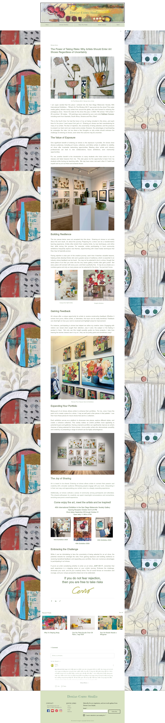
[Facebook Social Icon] (48, 710)
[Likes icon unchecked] (56, 686)
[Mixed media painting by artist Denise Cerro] (82, 623)
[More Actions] (113, 665)
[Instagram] (60, 710)
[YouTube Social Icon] (52, 710)
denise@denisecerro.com (53, 706)
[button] (121, 31)
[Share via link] (60, 601)
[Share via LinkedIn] (56, 601)
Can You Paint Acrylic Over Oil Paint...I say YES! (82, 633)
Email (85, 708)
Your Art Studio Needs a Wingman (108, 633)
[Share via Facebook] (51, 601)
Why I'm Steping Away (51, 633)
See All (121, 612)
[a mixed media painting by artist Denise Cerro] (110, 623)
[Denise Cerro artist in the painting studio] (54, 623)
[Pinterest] (56, 710)
